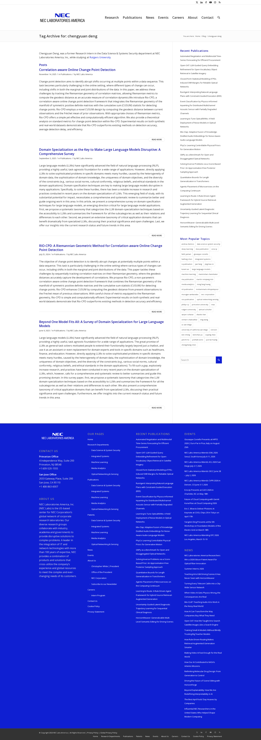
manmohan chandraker (208, 274)
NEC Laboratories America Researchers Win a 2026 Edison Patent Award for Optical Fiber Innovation (202, 559)
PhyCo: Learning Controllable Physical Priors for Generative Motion (200, 147)
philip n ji (185, 304)
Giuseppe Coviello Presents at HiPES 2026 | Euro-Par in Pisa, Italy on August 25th (201, 443)
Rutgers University (100, 57)
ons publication (188, 299)
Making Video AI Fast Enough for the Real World (203, 654)
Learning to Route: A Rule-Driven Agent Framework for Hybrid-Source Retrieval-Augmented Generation (198, 200)
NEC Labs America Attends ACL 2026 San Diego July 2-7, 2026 (202, 464)
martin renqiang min (205, 279)
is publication (187, 264)
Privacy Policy (92, 733)
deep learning (187, 249)
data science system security (208, 244)
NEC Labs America (85, 74)
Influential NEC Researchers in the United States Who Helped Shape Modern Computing (200, 712)
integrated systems (202, 259)
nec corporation (207, 294)
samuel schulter (205, 309)
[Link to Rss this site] (219, 2)
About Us (92, 560)
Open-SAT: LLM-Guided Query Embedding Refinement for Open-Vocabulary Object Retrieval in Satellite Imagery (199, 69)
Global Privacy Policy (108, 733)
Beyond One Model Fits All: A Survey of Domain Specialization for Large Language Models (101, 324)
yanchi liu (185, 340)
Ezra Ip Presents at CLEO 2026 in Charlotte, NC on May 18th (199, 492)
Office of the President (101, 572)
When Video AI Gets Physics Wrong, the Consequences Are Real (202, 594)
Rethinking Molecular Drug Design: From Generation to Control (202, 673)
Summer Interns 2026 (194, 568)
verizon (214, 330)
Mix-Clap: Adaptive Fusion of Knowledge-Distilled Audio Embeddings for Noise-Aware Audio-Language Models (200, 136)
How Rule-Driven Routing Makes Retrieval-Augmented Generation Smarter (199, 643)
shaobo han (201, 314)
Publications (66, 74)
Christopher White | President (105, 566)
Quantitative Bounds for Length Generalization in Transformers (194, 179)
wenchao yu (198, 335)
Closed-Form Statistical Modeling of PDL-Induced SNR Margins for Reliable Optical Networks (199, 82)
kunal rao (185, 269)
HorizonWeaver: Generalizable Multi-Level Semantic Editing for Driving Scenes (199, 224)
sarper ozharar (188, 314)
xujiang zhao (210, 335)
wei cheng (186, 335)
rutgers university (189, 309)
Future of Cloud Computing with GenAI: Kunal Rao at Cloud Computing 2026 (201, 501)
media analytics (188, 284)
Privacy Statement (96, 611)
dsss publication (202, 249)
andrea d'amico (188, 244)
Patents (91, 514)
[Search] (219, 17)
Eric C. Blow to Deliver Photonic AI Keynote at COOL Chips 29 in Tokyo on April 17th (201, 512)
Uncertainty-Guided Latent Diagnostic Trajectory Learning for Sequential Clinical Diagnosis (199, 213)
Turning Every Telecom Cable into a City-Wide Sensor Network (202, 585)
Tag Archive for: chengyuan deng (68, 36)
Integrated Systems (100, 456)
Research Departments (98, 444)
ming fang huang (203, 284)
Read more (157, 139)
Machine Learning (99, 462)
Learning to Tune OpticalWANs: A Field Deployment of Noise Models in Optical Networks (198, 122)
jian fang (198, 264)
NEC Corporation (98, 578)
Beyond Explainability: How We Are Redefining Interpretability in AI (200, 692)
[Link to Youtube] (210, 2)
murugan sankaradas (190, 294)
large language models (201, 269)
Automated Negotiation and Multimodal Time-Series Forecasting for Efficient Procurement (200, 58)
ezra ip (214, 249)
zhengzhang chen (189, 345)
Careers (91, 589)
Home (90, 439)
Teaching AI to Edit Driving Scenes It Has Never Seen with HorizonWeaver (202, 576)
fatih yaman (186, 254)
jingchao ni (209, 264)
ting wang (204, 319)
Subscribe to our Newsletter (104, 584)
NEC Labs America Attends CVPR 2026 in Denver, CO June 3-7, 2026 (202, 482)
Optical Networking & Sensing (104, 474)
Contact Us (92, 601)
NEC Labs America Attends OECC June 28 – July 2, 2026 (202, 473)
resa (213, 304)
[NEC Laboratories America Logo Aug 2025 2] (62, 17)
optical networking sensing (207, 299)
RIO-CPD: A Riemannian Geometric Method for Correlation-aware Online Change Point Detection (100, 248)
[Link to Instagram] (215, 2)
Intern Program (98, 595)
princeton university (200, 304)
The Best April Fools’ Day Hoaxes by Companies (200, 701)
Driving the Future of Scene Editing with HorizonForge (202, 682)
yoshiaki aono (197, 340)
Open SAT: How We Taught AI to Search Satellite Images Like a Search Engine (202, 622)
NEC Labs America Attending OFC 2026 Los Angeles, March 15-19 (201, 537)
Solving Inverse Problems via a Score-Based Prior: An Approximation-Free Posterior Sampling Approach (200, 168)
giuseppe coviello (201, 254)
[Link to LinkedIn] (201, 2)
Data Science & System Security (105, 450)
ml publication (187, 289)
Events (91, 555)
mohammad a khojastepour (207, 289)
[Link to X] (197, 2)
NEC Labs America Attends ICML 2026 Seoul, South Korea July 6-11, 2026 (201, 454)
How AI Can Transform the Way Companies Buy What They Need (199, 613)
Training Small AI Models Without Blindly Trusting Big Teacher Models (202, 632)
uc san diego (187, 324)
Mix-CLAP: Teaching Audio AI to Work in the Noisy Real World (201, 604)
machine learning (189, 274)
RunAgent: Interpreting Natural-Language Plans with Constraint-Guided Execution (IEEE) (200, 94)
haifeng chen (187, 259)
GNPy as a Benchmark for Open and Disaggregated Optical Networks (196, 156)
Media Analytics (98, 468)
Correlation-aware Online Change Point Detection (77, 70)
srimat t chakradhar (189, 319)
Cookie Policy (94, 606)
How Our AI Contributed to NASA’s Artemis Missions (199, 664)
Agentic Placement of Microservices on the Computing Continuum (199, 188)
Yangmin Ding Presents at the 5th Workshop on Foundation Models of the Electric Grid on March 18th (202, 526)
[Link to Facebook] (206, 2)
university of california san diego (195, 330)
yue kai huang (211, 340)
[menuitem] (112, 17)
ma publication (188, 279)
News (90, 549)
